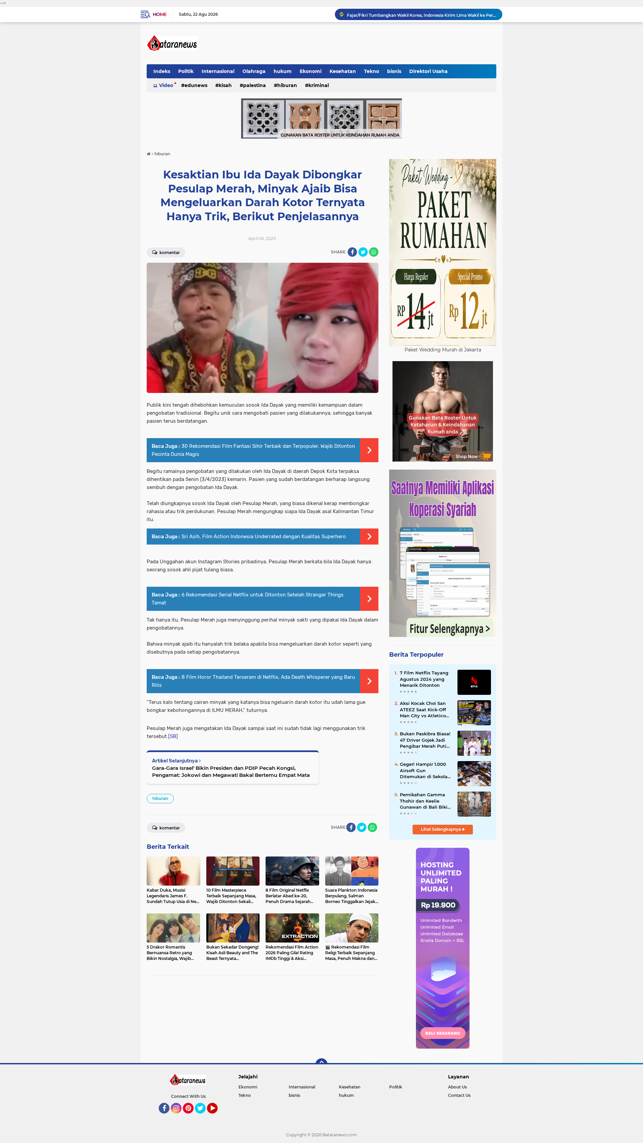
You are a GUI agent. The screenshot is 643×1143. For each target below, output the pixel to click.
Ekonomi (311, 71)
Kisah (225, 85)
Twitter (203, 1117)
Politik (186, 71)
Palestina (254, 85)
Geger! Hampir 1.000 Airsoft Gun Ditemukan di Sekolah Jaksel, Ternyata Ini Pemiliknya (425, 770)
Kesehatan (343, 71)
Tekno (371, 71)
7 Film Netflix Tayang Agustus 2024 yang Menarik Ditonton (424, 678)
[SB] (173, 736)
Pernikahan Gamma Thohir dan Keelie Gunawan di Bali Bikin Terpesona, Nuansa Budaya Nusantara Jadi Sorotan (425, 801)
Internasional (218, 71)
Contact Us (459, 1095)
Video (166, 85)
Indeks (161, 71)
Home (159, 14)
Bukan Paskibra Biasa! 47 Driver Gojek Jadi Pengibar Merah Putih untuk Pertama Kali (425, 740)
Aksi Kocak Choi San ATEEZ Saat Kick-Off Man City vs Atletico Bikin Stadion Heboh (423, 710)
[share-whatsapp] (373, 252)
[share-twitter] (363, 252)
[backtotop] (321, 1064)
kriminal (318, 85)
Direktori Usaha (428, 71)
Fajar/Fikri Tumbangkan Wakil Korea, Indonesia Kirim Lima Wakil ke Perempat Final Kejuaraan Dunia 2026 (421, 14)
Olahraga (254, 71)
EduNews (196, 85)
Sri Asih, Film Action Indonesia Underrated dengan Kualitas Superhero (264, 537)
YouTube (217, 1117)
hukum (283, 71)
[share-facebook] (352, 252)
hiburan (287, 85)
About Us (457, 1086)
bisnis (394, 71)
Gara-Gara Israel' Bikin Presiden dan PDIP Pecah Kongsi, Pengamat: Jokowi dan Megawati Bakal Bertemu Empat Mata (231, 771)
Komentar (169, 252)
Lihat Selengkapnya (441, 829)
